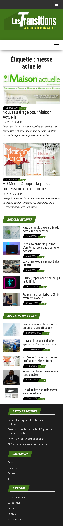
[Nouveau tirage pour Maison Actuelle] (31, 87)
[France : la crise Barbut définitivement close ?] (11, 299)
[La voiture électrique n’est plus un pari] (11, 266)
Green (10, 462)
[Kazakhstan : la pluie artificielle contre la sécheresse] (11, 232)
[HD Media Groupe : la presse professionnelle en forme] (31, 159)
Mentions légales (16, 519)
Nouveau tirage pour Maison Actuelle (27, 115)
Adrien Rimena (14, 122)
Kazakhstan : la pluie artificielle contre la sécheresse (41, 229)
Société (11, 473)
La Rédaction (14, 502)
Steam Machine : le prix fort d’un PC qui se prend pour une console (41, 247)
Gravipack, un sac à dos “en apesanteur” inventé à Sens (39, 342)
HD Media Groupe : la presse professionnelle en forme (27, 186)
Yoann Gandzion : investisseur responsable (41, 372)
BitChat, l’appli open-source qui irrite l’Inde (41, 279)
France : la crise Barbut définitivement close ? (41, 296)
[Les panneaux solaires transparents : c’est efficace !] (11, 329)
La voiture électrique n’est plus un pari (41, 263)
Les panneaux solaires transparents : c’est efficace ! (40, 326)
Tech (10, 479)
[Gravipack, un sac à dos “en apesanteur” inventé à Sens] (11, 345)
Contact (12, 508)
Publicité (12, 513)
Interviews (13, 468)
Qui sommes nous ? (18, 497)
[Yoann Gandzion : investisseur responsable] (11, 377)
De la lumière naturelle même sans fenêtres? (40, 391)
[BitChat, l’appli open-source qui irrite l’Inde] (11, 282)
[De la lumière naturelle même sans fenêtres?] (11, 393)
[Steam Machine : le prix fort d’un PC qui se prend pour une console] (11, 248)
